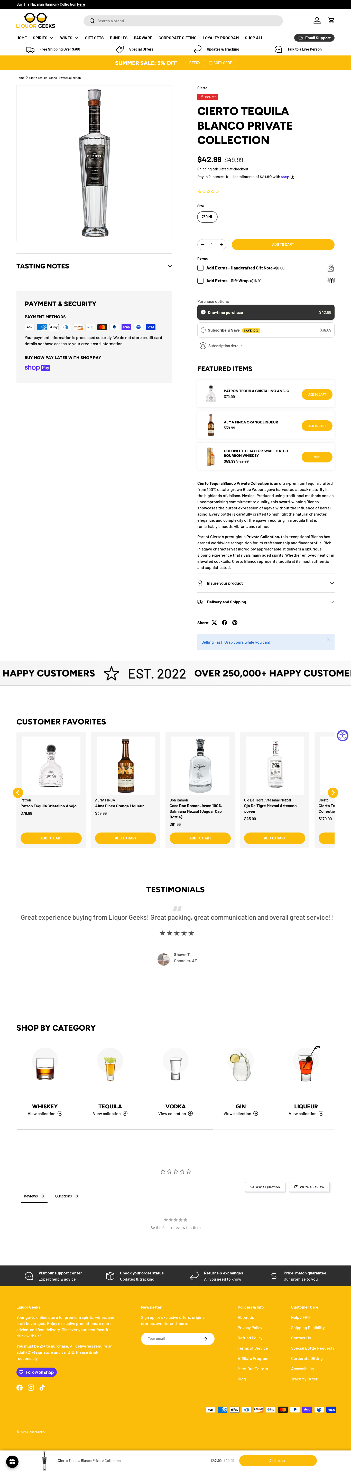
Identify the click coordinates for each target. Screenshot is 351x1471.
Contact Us (301, 1337)
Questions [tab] (63, 1196)
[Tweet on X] (214, 622)
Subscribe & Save (233, 329)
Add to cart (283, 244)
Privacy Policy (250, 1327)
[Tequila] (110, 1070)
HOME (21, 37)
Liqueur (306, 1106)
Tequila (110, 1106)
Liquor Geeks (35, 1432)
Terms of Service (253, 1348)
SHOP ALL (254, 37)
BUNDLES (119, 37)
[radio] (203, 312)
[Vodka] (175, 1070)
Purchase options (213, 301)
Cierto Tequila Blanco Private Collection (55, 77)
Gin (241, 1106)
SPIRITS (40, 37)
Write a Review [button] (312, 1187)
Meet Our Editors (253, 1368)
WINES (66, 37)
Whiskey (45, 1106)
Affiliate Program (253, 1358)
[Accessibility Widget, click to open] (342, 735)
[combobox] (183, 20)
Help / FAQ (300, 1317)
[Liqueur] (306, 1070)
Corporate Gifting (307, 1358)
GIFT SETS (94, 37)
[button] (331, 20)
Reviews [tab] (31, 1196)
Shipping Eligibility (308, 1327)
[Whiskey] (45, 1070)
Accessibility (302, 1368)
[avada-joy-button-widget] (12, 1462)
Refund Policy (250, 1337)
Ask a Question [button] (268, 1187)
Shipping (204, 169)
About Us (246, 1317)
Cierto (202, 88)
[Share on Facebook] (224, 622)
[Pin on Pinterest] (235, 622)
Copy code (223, 63)
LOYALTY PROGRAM (221, 37)
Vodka (175, 1106)
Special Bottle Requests (313, 1348)
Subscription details (225, 345)
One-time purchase (225, 312)
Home (20, 77)
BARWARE (143, 37)
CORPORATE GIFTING (178, 37)
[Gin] (241, 1070)
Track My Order (304, 1378)
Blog (242, 1378)
